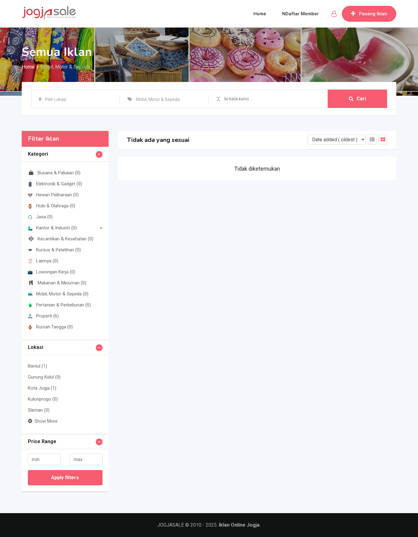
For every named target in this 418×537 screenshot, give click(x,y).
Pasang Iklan (373, 14)
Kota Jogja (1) (42, 388)
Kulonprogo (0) (43, 399)
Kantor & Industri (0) (56, 228)
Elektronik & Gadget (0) (59, 184)
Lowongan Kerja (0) (55, 272)
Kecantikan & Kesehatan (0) (65, 239)
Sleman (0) (39, 410)
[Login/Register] (334, 14)
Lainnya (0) (47, 261)
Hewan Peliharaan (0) (57, 195)
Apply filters (65, 477)
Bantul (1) (37, 366)
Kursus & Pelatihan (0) (58, 250)
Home (259, 14)
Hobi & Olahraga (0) (55, 206)
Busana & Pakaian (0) (59, 173)
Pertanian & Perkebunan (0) (63, 305)
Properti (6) (47, 316)
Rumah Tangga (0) (54, 327)
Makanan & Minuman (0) (62, 283)
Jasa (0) (44, 217)
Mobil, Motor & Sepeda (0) (62, 294)
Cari (361, 99)
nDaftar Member (300, 14)
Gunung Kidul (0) (44, 377)
